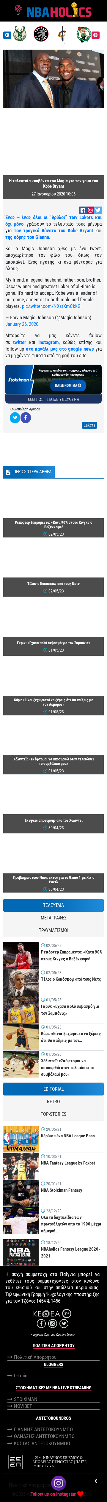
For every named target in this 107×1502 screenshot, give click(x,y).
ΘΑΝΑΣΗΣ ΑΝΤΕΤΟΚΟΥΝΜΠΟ (44, 1436)
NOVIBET (23, 1406)
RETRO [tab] (53, 1101)
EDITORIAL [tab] (53, 1089)
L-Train (20, 1376)
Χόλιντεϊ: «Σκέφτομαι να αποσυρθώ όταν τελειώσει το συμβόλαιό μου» (67, 1067)
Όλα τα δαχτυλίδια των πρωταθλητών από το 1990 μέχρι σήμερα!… (71, 1224)
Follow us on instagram (53, 1494)
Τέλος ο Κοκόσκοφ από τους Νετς (71, 979)
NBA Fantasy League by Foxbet (68, 1163)
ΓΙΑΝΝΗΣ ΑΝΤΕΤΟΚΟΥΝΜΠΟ (43, 1429)
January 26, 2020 (21, 324)
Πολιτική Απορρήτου (35, 1357)
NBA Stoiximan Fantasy (61, 1190)
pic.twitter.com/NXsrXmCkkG (51, 306)
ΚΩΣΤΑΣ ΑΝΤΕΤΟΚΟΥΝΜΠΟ (42, 1443)
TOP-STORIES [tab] (53, 1114)
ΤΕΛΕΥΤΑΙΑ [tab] (53, 905)
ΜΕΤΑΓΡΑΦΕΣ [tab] (54, 918)
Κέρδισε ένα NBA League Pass (68, 1136)
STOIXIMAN (25, 1399)
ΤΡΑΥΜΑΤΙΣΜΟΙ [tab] (53, 930)
